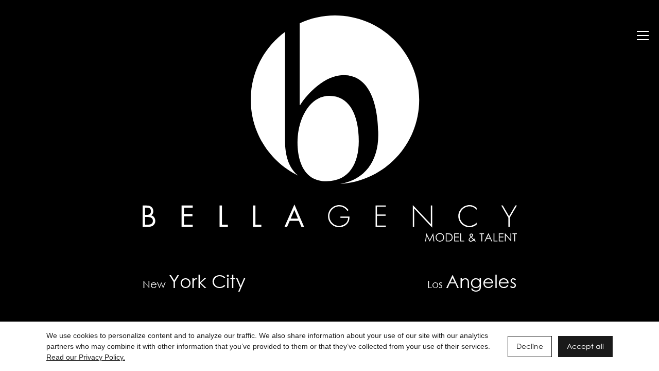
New (194, 281)
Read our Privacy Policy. (85, 357)
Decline (529, 346)
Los (472, 281)
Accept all (585, 346)
